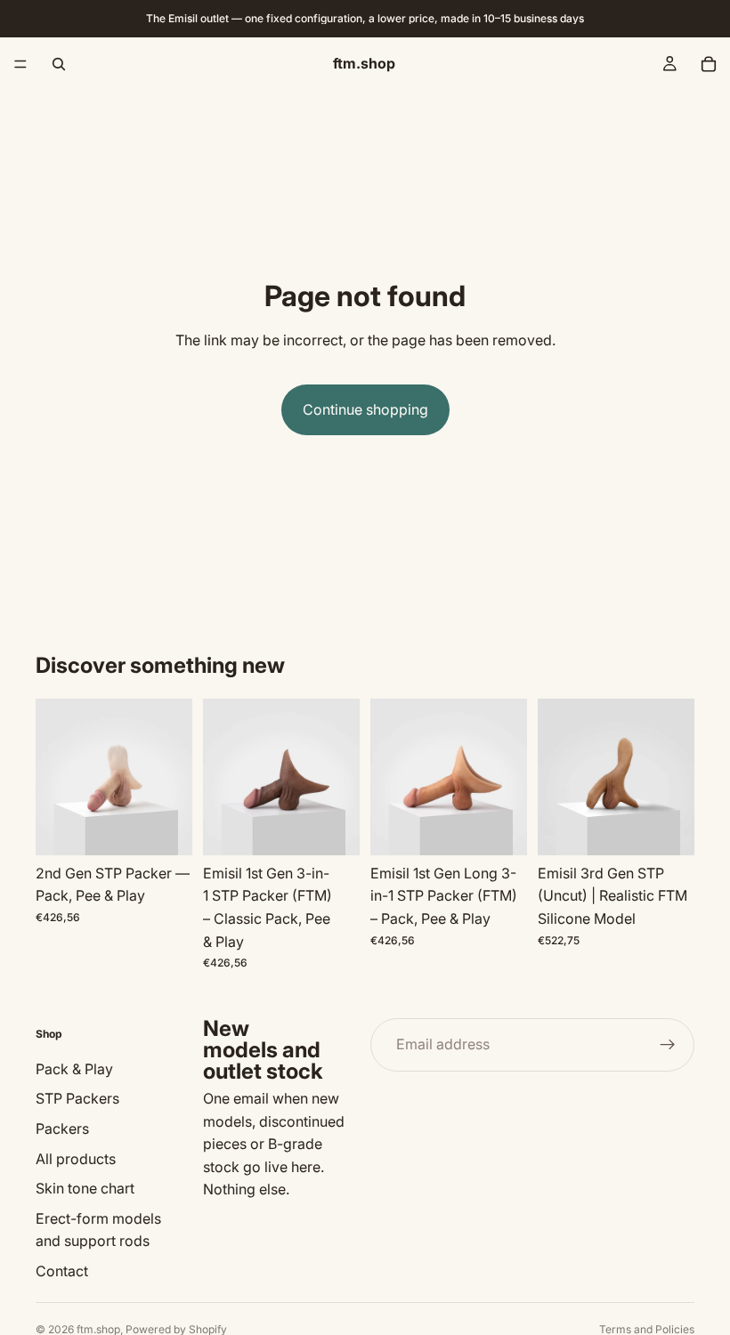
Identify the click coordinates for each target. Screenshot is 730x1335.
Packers (62, 1128)
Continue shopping (365, 409)
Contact (62, 1271)
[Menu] (20, 64)
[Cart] (708, 64)
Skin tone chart (85, 1188)
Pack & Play (74, 1069)
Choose (180, 827)
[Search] (58, 64)
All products (76, 1159)
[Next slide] (172, 777)
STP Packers (77, 1099)
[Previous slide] (55, 777)
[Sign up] (667, 1045)
